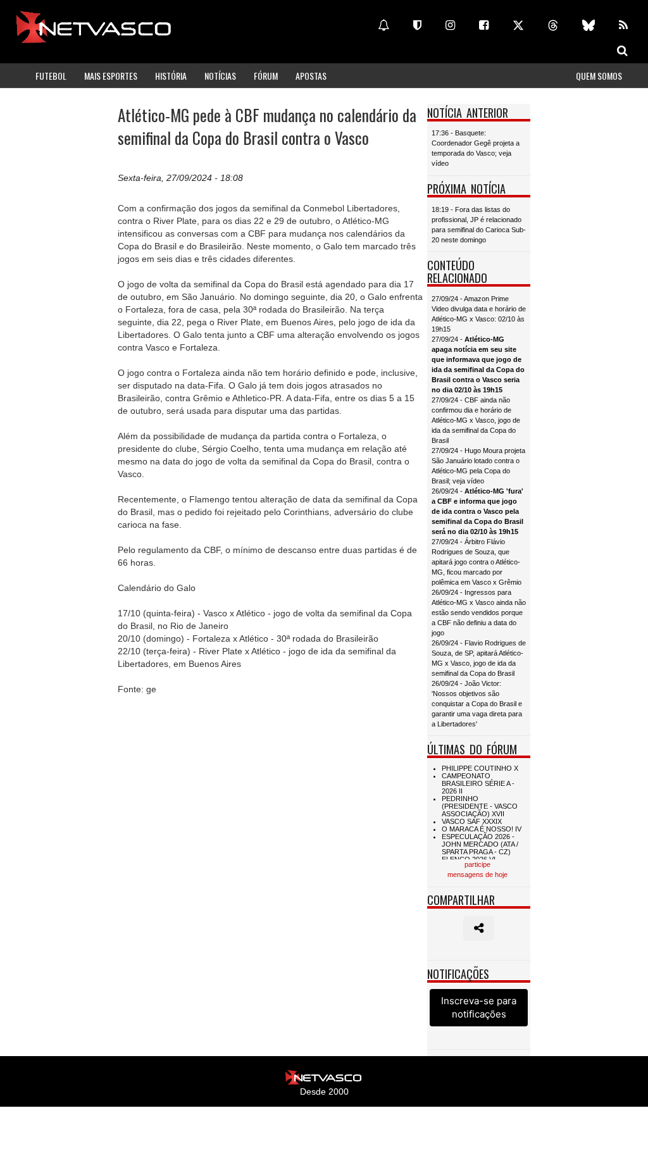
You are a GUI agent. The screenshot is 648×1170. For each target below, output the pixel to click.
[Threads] (553, 25)
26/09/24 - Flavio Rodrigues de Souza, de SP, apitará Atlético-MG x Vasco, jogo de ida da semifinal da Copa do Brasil (479, 658)
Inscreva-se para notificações (478, 1007)
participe (477, 864)
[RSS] (623, 25)
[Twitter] (518, 25)
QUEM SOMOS (599, 75)
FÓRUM (266, 75)
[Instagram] (450, 25)
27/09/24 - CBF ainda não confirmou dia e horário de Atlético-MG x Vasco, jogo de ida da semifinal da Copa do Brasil (476, 420)
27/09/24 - (478, 364)
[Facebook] (483, 25)
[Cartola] (417, 25)
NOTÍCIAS (220, 75)
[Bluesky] (588, 25)
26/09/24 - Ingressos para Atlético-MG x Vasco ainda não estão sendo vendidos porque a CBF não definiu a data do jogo (479, 612)
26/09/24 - (477, 511)
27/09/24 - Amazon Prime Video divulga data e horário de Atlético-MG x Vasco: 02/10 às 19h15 (479, 314)
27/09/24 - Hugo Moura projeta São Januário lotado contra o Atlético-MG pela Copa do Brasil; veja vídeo (478, 466)
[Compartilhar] (478, 928)
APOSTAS (311, 75)
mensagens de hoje (477, 874)
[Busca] (622, 50)
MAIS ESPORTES (110, 75)
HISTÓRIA (171, 75)
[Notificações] (383, 25)
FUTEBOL (50, 75)
